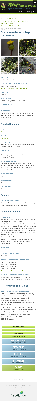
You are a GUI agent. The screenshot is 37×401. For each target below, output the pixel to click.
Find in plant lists (18, 336)
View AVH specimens (18, 361)
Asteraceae (5, 138)
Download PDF (18, 327)
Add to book (18, 333)
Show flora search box (9, 18)
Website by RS (18, 388)
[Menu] (35, 2)
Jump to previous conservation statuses (14, 88)
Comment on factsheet (18, 330)
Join (34, 11)
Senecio (3, 132)
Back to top (18, 379)
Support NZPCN (19, 368)
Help (28, 83)
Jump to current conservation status (13, 271)
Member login (24, 11)
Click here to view (18, 348)
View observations (18, 341)
